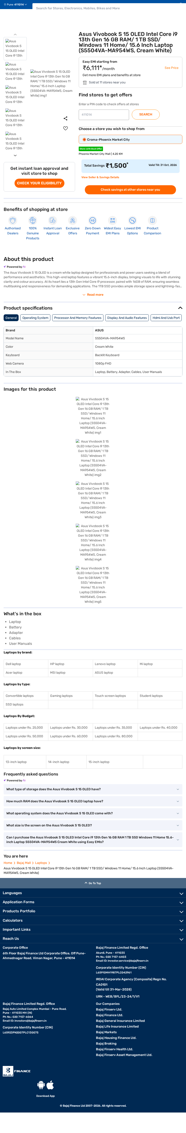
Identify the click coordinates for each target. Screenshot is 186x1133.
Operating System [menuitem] (35, 318)
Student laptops (151, 696)
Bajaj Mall (24, 863)
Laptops (41, 863)
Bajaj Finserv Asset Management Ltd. (124, 1055)
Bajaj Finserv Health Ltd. (114, 1049)
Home (8, 863)
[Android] (41, 1084)
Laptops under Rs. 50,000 (24, 736)
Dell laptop (13, 664)
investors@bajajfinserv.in (30, 1020)
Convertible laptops (20, 696)
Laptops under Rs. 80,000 (113, 736)
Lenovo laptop (105, 664)
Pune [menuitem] (10, 4)
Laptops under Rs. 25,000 (24, 728)
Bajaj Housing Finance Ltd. (116, 1038)
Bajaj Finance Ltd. (109, 1015)
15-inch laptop (98, 762)
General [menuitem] (11, 318)
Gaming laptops (61, 696)
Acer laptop (14, 673)
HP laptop (57, 664)
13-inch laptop (16, 762)
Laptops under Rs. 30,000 (69, 728)
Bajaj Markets (106, 1032)
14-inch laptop (58, 762)
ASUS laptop (104, 673)
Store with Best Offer (91, 149)
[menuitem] (17, 4)
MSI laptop (57, 673)
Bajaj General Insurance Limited (120, 1021)
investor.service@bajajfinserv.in (128, 960)
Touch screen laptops (110, 696)
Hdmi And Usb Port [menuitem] (166, 318)
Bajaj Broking (106, 1043)
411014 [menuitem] (19, 4)
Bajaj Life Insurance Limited (117, 1026)
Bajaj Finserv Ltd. (109, 1009)
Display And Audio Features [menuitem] (127, 318)
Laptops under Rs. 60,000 (69, 736)
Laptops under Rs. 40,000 (158, 728)
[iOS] (50, 1084)
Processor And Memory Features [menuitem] (77, 318)
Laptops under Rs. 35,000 (113, 728)
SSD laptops (14, 704)
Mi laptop (146, 664)
